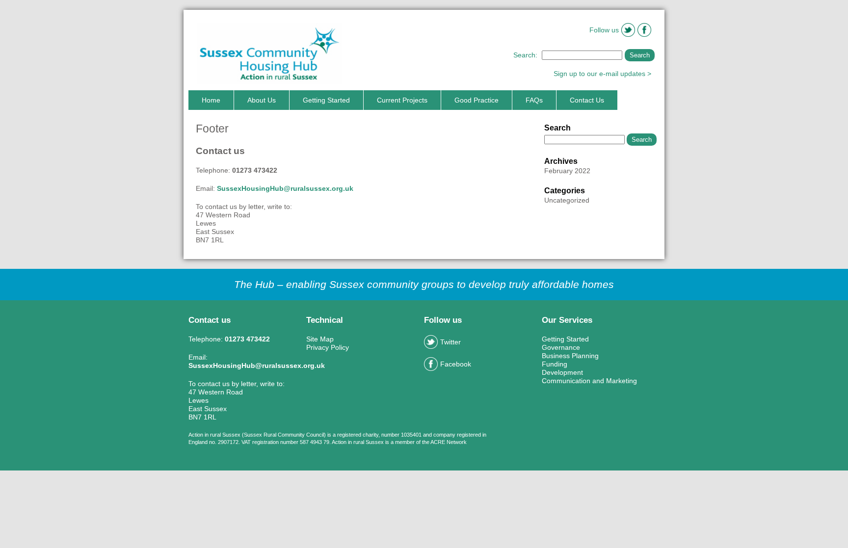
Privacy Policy (327, 347)
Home (211, 100)
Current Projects (402, 100)
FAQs (534, 100)
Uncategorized (566, 200)
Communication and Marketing (589, 381)
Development (562, 372)
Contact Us (587, 100)
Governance (561, 347)
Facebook (455, 364)
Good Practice (476, 100)
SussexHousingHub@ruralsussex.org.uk (285, 188)
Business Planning (570, 356)
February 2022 (567, 171)
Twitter (450, 342)
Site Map (320, 339)
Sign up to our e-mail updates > (602, 74)
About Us (261, 100)
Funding (554, 364)
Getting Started (326, 100)
